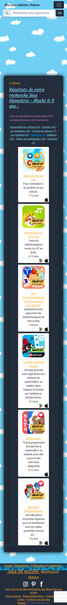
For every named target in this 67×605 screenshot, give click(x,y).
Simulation (21, 565)
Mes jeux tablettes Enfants (22, 5)
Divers (8, 565)
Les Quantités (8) (19, 134)
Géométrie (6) (38, 134)
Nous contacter (13, 596)
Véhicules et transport (46, 565)
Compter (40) (49, 127)
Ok (60, 13)
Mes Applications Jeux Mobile (38, 589)
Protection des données (38, 599)
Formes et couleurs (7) (44, 131)
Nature (33, 577)
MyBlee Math (33, 438)
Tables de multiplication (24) (31, 138)
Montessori (50, 571)
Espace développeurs (33, 596)
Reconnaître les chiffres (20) (25, 127)
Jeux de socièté (23, 571)
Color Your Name (13, 589)
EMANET (21, 603)
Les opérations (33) (20, 131)
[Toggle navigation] (59, 5)
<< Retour (14, 82)
